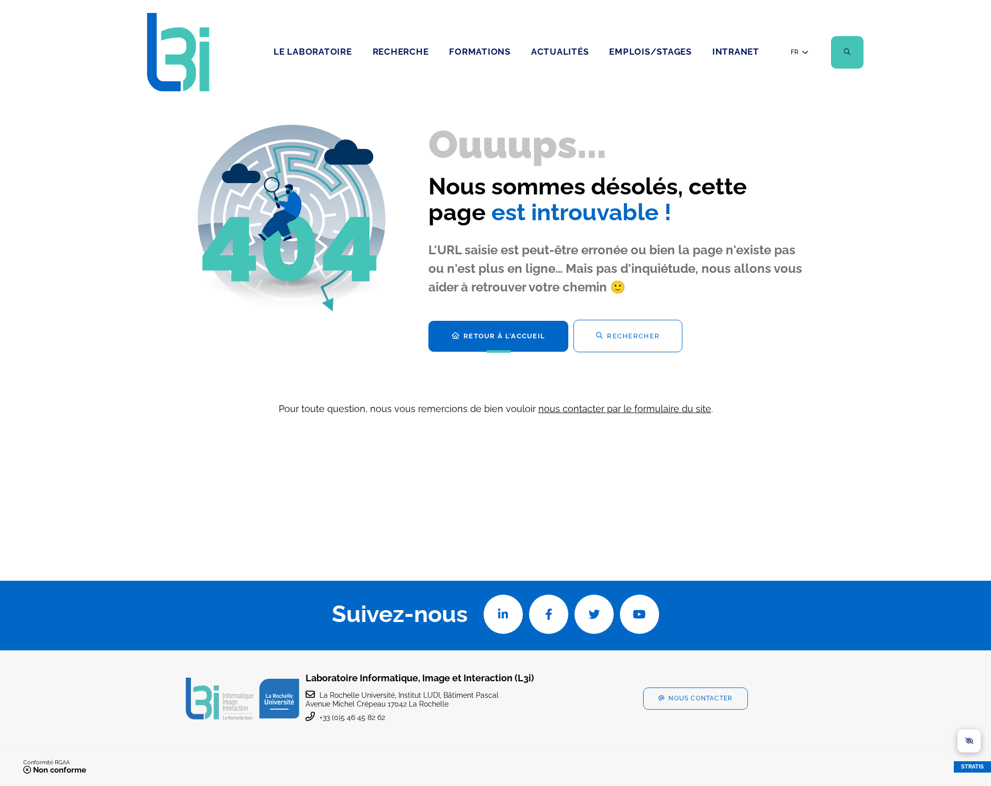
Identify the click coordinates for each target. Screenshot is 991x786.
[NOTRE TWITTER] (594, 614)
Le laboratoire (313, 51)
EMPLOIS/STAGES (650, 51)
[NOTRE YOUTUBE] (639, 614)
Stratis (972, 766)
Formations (479, 51)
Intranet (735, 51)
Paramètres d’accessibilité (969, 740)
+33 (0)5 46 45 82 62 (352, 717)
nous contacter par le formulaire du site (624, 408)
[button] (847, 52)
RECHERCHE (401, 51)
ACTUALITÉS (560, 51)
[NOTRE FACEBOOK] (549, 614)
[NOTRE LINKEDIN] (503, 614)
